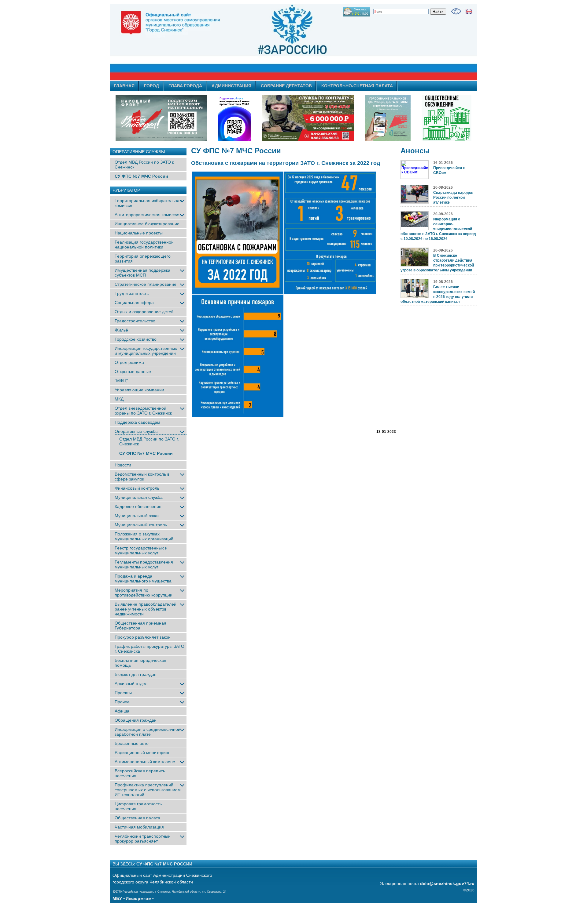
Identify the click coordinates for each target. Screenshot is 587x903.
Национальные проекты (139, 232)
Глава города (185, 85)
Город (151, 85)
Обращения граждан (136, 720)
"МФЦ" (121, 380)
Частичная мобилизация (139, 827)
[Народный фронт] (161, 118)
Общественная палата (137, 817)
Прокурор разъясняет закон (143, 637)
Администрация (231, 85)
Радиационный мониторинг (142, 752)
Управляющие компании (139, 389)
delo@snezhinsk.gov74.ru (447, 883)
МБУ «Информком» (133, 898)
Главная (124, 85)
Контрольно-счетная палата (357, 85)
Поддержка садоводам (137, 422)
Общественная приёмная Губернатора (140, 625)
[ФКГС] (388, 118)
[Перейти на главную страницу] (238, 42)
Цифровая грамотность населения (138, 806)
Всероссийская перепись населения (140, 773)
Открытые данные (133, 371)
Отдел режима (129, 362)
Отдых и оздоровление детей (144, 311)
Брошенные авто (132, 743)
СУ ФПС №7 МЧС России (141, 176)
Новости (123, 464)
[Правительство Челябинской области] (234, 118)
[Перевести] (469, 11)
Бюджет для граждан (136, 674)
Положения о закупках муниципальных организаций (144, 536)
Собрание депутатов (286, 85)
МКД (119, 399)
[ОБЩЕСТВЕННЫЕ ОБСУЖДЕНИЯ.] (446, 118)
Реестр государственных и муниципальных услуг (141, 550)
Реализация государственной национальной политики (144, 244)
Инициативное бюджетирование (147, 223)
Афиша (122, 711)
